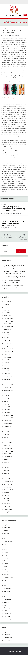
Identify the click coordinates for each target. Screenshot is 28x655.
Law (5, 580)
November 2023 (8, 384)
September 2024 (8, 357)
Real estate (7, 591)
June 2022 (6, 431)
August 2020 (7, 492)
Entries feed (7, 634)
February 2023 (8, 409)
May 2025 (7, 335)
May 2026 (7, 310)
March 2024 (7, 373)
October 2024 (7, 354)
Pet (5, 583)
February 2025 (8, 343)
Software (6, 602)
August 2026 (7, 302)
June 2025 (6, 332)
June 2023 (6, 398)
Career (5, 536)
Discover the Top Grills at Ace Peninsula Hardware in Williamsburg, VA (12, 223)
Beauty (6, 530)
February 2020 (8, 509)
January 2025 (7, 346)
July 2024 (6, 362)
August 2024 (7, 360)
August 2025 (7, 329)
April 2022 (7, 437)
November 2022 (8, 418)
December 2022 (8, 415)
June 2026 (6, 307)
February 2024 (8, 376)
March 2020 (7, 506)
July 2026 (6, 304)
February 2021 (8, 476)
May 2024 (7, 368)
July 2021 (6, 462)
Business (6, 533)
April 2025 (7, 337)
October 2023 (7, 387)
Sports (5, 605)
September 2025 (8, 326)
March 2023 (7, 407)
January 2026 (7, 315)
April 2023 (7, 404)
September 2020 (8, 490)
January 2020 (7, 512)
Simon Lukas (16, 35)
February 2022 (8, 443)
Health (5, 566)
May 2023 (7, 401)
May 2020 (7, 501)
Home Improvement (9, 572)
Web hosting (7, 619)
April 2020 (7, 503)
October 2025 (7, 324)
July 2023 (6, 396)
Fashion (6, 550)
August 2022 (7, 426)
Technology (7, 608)
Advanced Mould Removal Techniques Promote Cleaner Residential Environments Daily (14, 266)
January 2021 (7, 479)
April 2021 (7, 470)
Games (6, 561)
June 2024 (6, 365)
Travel (5, 610)
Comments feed (8, 637)
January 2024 (7, 379)
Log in (5, 632)
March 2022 (7, 440)
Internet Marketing (9, 577)
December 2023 (8, 382)
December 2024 (8, 348)
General (6, 563)
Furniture (6, 558)
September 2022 (8, 423)
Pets (5, 585)
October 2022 (7, 420)
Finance (6, 552)
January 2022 (7, 445)
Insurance (6, 574)
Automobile (7, 527)
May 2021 (7, 467)
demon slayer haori (13, 98)
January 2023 (7, 412)
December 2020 (8, 481)
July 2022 (6, 429)
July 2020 (6, 495)
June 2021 (6, 465)
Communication (8, 538)
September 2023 (8, 390)
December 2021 (8, 448)
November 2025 (8, 321)
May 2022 (7, 434)
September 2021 (8, 456)
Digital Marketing (8, 541)
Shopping (3, 28)
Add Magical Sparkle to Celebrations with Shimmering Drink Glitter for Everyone (13, 209)
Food (5, 555)
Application (7, 525)
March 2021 (7, 473)
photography (7, 588)
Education (6, 544)
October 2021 (7, 454)
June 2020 (6, 498)
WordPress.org (8, 640)
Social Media (7, 599)
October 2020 (7, 487)
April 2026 (7, 313)
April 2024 (7, 371)
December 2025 (8, 318)
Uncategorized (8, 613)
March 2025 (7, 340)
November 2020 (8, 484)
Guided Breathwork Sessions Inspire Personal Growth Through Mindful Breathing (13, 287)
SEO (5, 594)
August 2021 (7, 459)
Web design (7, 616)
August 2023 (7, 393)
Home (5, 569)
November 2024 (8, 351)
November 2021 (8, 451)
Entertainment (8, 547)
